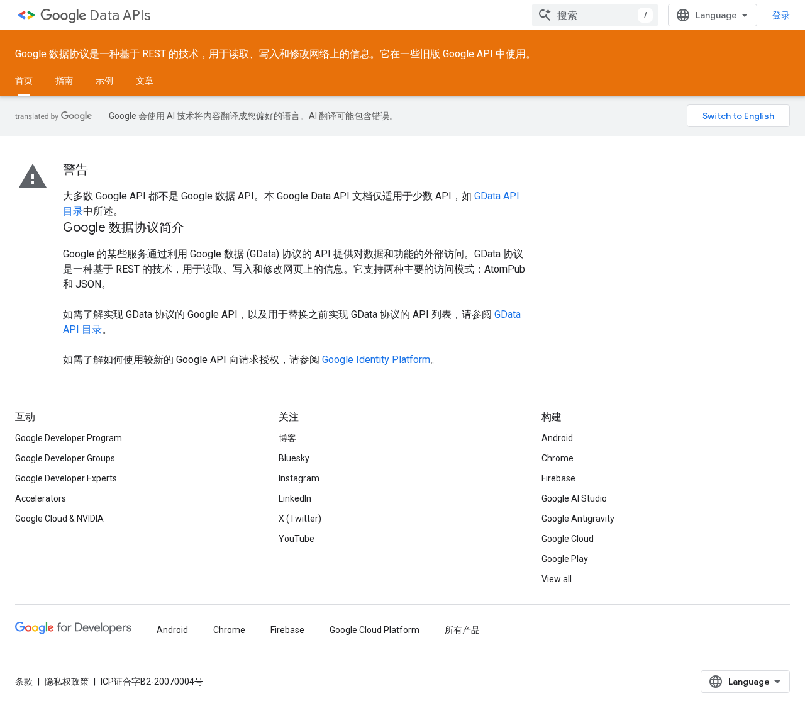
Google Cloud (567, 539)
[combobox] (595, 15)
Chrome (557, 458)
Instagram (299, 478)
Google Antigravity (577, 519)
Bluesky (294, 458)
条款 (24, 682)
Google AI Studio (574, 498)
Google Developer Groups (65, 458)
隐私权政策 (67, 682)
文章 (144, 80)
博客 (287, 438)
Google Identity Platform (376, 360)
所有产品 (462, 630)
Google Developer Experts (66, 478)
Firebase (558, 478)
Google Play (564, 559)
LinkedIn (295, 498)
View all (556, 579)
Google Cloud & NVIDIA (59, 519)
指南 (64, 80)
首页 (24, 80)
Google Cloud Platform (374, 630)
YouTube (296, 539)
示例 (104, 80)
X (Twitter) (300, 519)
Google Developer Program (68, 438)
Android (557, 438)
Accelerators (40, 498)
